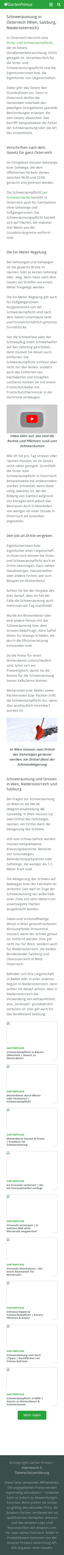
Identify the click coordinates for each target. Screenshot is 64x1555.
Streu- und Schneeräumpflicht (30, 43)
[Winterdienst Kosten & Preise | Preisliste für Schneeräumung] (32, 1127)
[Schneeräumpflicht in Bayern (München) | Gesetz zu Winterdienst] (32, 1040)
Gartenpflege (15, 1048)
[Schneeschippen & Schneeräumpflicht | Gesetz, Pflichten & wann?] (32, 1300)
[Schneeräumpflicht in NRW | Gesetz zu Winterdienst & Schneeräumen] (32, 1387)
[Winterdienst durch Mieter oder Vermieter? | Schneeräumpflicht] (32, 1084)
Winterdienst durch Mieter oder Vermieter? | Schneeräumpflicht (24, 1098)
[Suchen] (58, 4)
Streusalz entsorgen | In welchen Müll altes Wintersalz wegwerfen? (22, 1228)
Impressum (30, 1467)
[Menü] (51, 4)
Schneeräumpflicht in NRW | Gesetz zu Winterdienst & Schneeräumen (25, 1401)
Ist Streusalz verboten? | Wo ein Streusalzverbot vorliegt (25, 1186)
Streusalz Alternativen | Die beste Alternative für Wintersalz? (24, 1271)
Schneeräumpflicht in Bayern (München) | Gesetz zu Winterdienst (25, 1055)
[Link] (18, 4)
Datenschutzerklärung (32, 1472)
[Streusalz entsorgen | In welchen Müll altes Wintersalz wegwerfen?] (32, 1213)
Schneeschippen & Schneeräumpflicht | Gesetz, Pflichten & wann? (25, 1315)
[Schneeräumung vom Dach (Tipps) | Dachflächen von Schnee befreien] (32, 1343)
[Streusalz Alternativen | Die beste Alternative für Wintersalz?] (32, 1257)
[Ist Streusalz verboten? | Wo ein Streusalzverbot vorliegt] (32, 1170)
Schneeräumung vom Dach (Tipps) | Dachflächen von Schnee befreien (24, 1358)
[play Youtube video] (32, 418)
